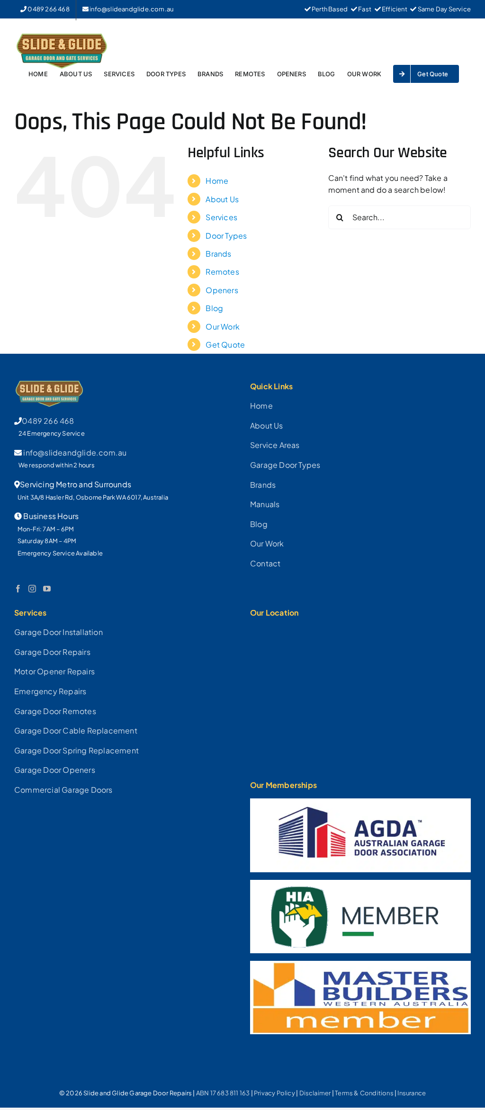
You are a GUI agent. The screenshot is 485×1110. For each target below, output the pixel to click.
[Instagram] (32, 588)
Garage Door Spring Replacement (76, 750)
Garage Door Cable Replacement (75, 730)
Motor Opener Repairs (54, 671)
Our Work (223, 326)
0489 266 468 (48, 421)
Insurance (411, 1093)
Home (217, 181)
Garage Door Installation (58, 632)
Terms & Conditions (364, 1093)
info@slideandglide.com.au (74, 452)
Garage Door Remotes (55, 711)
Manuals (264, 504)
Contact (265, 563)
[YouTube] (47, 588)
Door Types (226, 236)
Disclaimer (315, 1093)
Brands (218, 254)
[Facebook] (18, 588)
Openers (222, 290)
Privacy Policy (274, 1093)
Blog (214, 308)
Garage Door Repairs (52, 652)
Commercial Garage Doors (63, 790)
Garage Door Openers (54, 770)
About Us (222, 199)
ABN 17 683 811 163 (223, 1093)
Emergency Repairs (50, 691)
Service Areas (275, 445)
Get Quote (225, 344)
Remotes (222, 272)
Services (221, 217)
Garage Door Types (285, 465)
